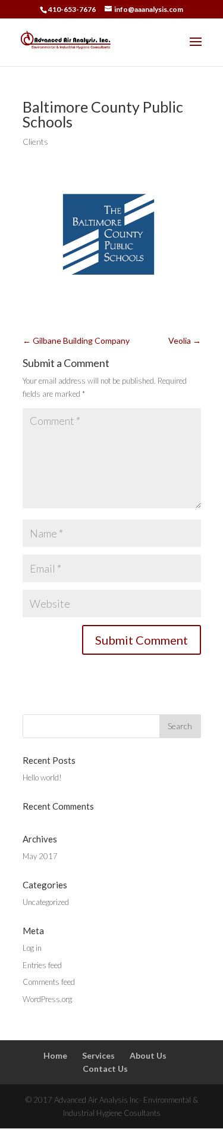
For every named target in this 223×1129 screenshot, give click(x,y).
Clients (35, 141)
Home (55, 1055)
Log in (32, 948)
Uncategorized (46, 902)
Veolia (184, 340)
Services (98, 1055)
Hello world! (42, 777)
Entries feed (42, 965)
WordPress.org (47, 999)
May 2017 (40, 856)
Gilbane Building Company (76, 340)
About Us (148, 1055)
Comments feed (49, 982)
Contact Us (105, 1068)
